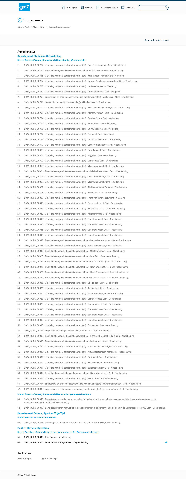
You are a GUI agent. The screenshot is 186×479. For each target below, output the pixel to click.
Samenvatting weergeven (156, 40)
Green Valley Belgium (27, 475)
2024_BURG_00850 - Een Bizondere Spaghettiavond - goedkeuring (56, 442)
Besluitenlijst (51, 458)
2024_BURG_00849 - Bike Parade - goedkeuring (47, 437)
